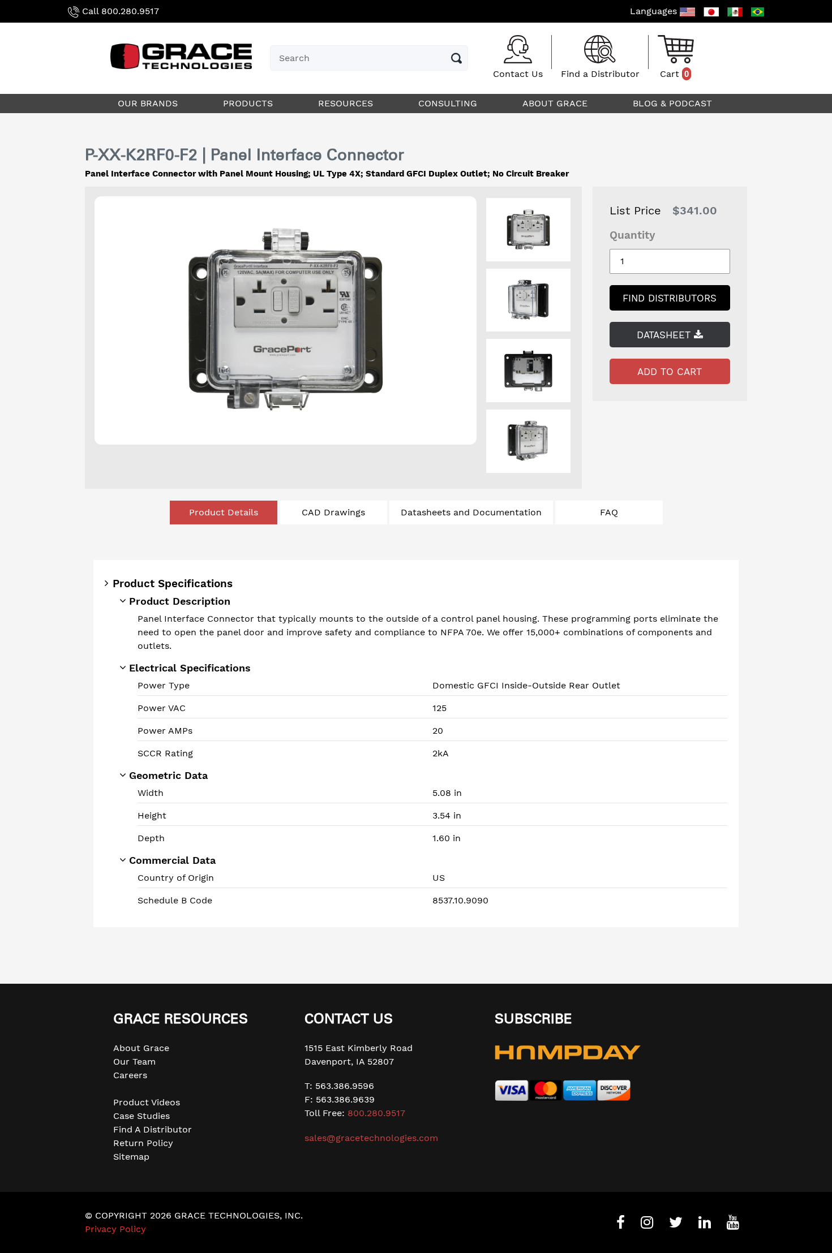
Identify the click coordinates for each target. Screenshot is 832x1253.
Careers (130, 1075)
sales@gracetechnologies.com (371, 1138)
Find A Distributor (152, 1129)
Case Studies (141, 1115)
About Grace (141, 1048)
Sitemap (131, 1156)
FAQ (609, 512)
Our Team (134, 1061)
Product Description (179, 601)
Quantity (632, 235)
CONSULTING (449, 103)
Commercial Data (172, 860)
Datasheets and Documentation (471, 512)
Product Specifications (173, 583)
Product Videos (146, 1102)
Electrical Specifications (190, 668)
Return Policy (143, 1143)
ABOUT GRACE (556, 103)
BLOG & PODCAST (674, 103)
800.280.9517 (130, 11)
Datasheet (665, 335)
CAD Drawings (333, 512)
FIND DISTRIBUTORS (670, 298)
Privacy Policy (115, 1229)
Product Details (223, 512)
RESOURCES (347, 103)
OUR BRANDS (149, 103)
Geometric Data (168, 775)
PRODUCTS (249, 103)
